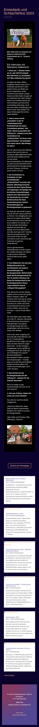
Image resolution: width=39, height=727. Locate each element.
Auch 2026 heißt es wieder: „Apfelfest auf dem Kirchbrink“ (18, 550)
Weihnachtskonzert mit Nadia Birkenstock (15, 479)
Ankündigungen (20, 482)
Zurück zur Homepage (19, 465)
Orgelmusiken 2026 (12, 617)
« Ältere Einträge (9, 675)
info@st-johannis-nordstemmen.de (19, 705)
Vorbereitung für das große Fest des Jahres (18, 649)
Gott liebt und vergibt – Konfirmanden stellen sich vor (18, 585)
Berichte (18, 588)
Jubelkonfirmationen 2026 (14, 514)
